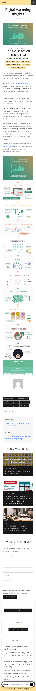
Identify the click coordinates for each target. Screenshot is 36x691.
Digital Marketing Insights (18, 11)
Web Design (24, 406)
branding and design (10, 398)
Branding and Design (12, 62)
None (12, 411)
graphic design (25, 402)
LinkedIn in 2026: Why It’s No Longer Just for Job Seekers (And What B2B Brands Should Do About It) (18, 664)
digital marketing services (11, 402)
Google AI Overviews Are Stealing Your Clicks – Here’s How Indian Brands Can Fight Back (18, 655)
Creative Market (23, 83)
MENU (4, 2)
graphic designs (8, 146)
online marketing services (11, 406)
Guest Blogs (26, 65)
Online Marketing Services (18, 68)
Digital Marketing (25, 62)
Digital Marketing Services (13, 65)
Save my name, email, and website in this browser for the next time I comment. (16, 591)
